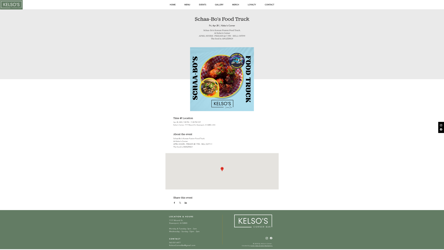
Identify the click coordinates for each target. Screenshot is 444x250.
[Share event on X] (180, 203)
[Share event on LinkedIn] (186, 203)
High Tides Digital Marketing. (261, 246)
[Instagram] (441, 125)
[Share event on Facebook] (174, 203)
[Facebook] (441, 129)
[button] (269, 4)
